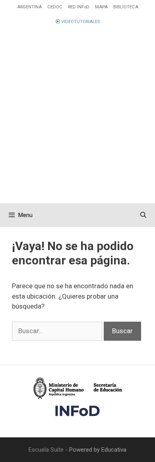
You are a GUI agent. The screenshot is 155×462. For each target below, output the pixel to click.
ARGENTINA (29, 7)
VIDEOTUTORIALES (80, 21)
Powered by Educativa (97, 449)
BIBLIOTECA (125, 7)
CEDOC (54, 7)
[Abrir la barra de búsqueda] (143, 215)
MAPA (101, 7)
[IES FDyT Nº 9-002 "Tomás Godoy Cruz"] (77, 89)
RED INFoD (78, 7)
